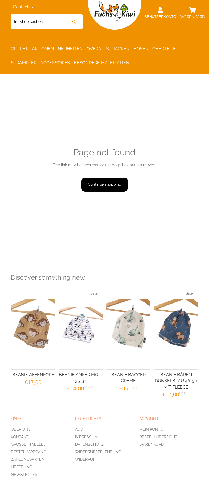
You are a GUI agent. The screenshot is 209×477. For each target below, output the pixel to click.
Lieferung (21, 467)
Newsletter (24, 474)
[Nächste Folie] (143, 329)
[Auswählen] (46, 361)
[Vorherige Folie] (113, 329)
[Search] (74, 21)
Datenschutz (89, 444)
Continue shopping (104, 184)
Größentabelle (28, 444)
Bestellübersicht (158, 437)
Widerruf (85, 459)
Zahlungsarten (28, 459)
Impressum (86, 437)
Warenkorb (151, 444)
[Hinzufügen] (94, 361)
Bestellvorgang (28, 452)
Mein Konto (151, 429)
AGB (79, 429)
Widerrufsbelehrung (98, 452)
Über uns (21, 429)
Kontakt (20, 437)
